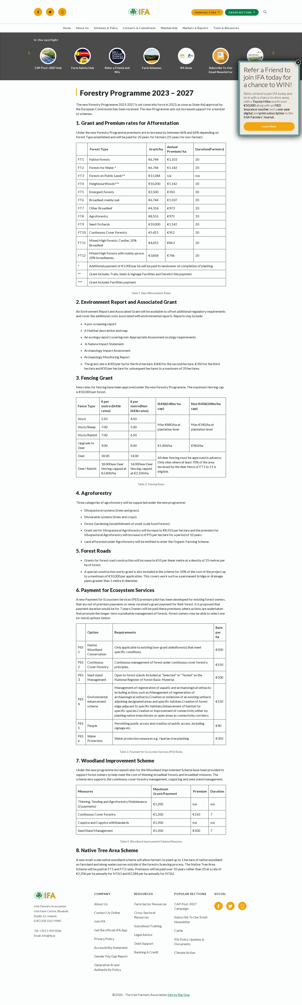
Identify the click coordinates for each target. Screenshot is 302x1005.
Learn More (269, 126)
